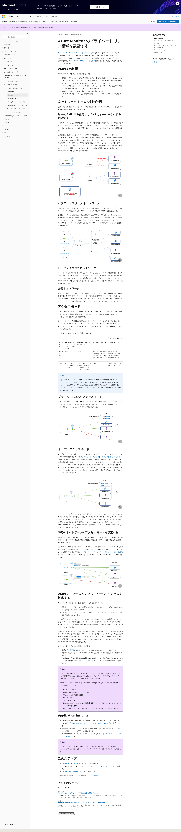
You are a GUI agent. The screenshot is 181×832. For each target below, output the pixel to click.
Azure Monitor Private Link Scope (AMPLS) (73, 53)
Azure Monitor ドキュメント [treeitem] (12, 41)
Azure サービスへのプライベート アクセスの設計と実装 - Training (78, 793)
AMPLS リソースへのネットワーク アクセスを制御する (166, 46)
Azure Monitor (74, 35)
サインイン (175, 16)
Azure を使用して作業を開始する (168, 21)
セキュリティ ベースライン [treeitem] (13, 112)
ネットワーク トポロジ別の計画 (163, 41)
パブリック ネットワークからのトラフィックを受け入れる (97, 457)
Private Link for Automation (71, 771)
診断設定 (73, 650)
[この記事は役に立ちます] (154, 62)
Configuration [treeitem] (12, 98)
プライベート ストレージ (101, 766)
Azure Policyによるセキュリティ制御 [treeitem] (16, 116)
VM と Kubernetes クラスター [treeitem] (17, 102)
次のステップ (158, 52)
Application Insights (160, 50)
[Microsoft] (3, 16)
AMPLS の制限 (158, 38)
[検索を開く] (169, 16)
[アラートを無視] (177, 3)
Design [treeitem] (10, 95)
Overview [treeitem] (11, 91)
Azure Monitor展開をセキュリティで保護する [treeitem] (16, 77)
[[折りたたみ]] (27, 33)
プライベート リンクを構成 (71, 763)
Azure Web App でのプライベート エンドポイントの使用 (90, 723)
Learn (60, 35)
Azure (66, 35)
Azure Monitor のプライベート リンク (82, 61)
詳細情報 (95, 775)
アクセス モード (159, 43)
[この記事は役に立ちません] (156, 62)
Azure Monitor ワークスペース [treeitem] (17, 105)
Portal (153, 21)
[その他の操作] (121, 34)
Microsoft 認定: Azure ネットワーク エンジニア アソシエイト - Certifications (81, 802)
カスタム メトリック (82, 661)
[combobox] (15, 36)
